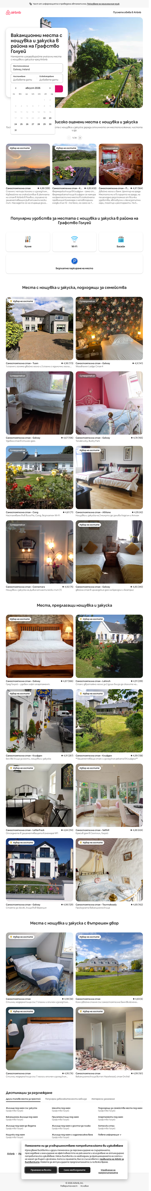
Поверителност (69, 1186)
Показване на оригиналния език (103, 4)
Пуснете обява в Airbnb (127, 12)
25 (21, 124)
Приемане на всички (41, 1170)
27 (33, 124)
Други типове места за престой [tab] (23, 1099)
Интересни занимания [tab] (103, 1099)
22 (44, 118)
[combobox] (37, 69)
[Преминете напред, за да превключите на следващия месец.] (50, 88)
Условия (84, 1186)
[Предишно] (69, 137)
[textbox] (24, 79)
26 (27, 124)
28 (38, 124)
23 (50, 118)
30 (50, 124)
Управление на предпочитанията (108, 1171)
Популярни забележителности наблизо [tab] (66, 1099)
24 (15, 124)
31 (16, 130)
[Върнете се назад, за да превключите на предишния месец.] (16, 88)
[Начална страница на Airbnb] (13, 12)
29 (44, 124)
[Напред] (80, 137)
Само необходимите (74, 1170)
